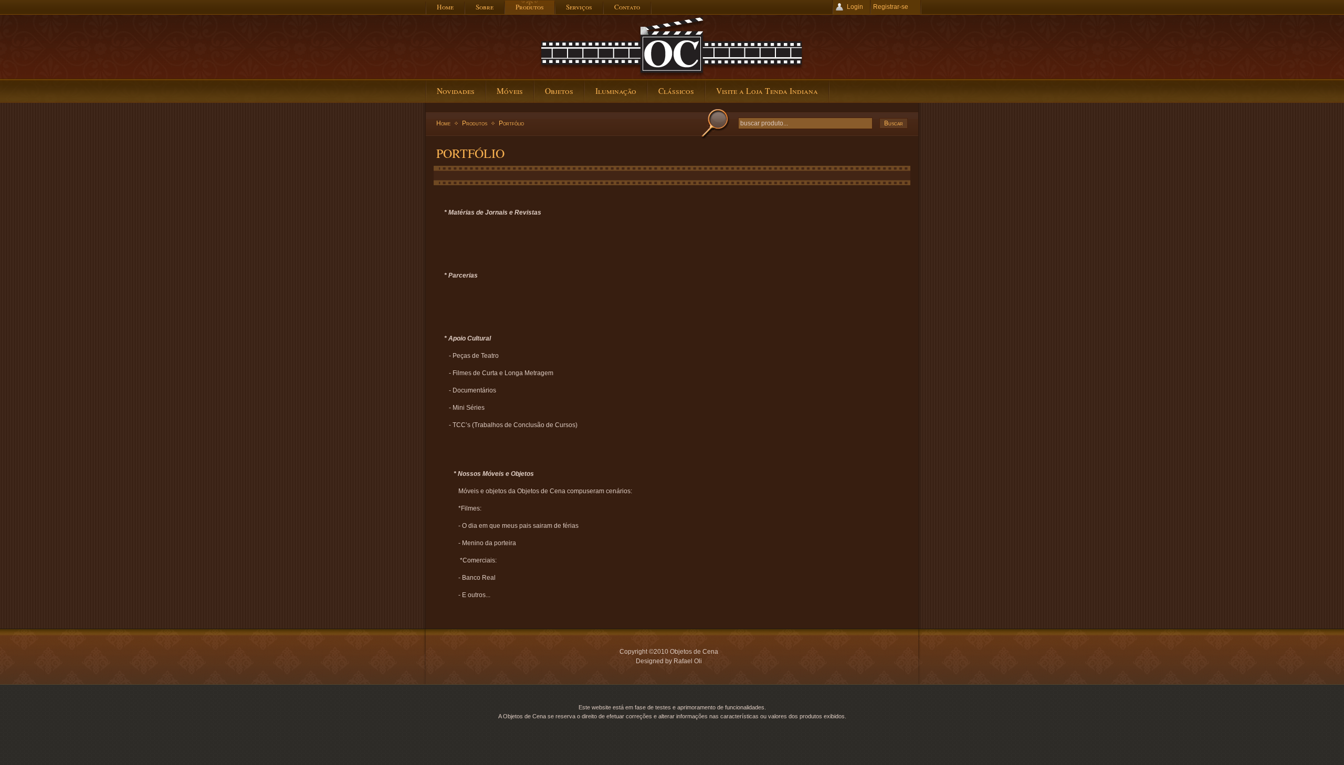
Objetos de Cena (672, 47)
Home (443, 123)
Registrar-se (890, 6)
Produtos (474, 123)
